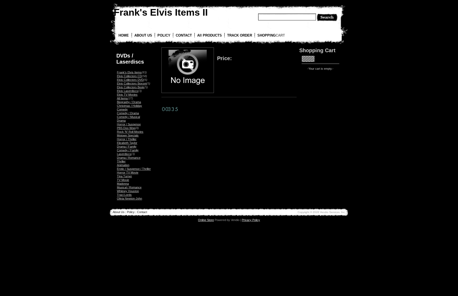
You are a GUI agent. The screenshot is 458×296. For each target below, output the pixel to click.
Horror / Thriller (126, 139)
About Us (119, 212)
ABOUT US (143, 35)
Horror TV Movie (127, 172)
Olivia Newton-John (129, 198)
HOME (123, 35)
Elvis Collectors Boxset (132, 83)
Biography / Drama (129, 102)
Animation (123, 165)
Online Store (206, 220)
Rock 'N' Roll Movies (130, 131)
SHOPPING (271, 35)
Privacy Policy (251, 220)
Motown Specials (128, 135)
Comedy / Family (128, 150)
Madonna (123, 183)
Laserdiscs (124, 154)
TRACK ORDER (239, 35)
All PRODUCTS (209, 35)
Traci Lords (124, 194)
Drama (121, 120)
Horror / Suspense (129, 124)
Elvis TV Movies (127, 94)
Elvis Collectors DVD (130, 79)
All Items (122, 98)
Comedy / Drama (128, 113)
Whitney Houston (128, 191)
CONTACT (184, 35)
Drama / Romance (128, 157)
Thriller (121, 161)
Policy (131, 212)
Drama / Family (126, 146)
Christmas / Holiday (129, 105)
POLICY (163, 35)
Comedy (122, 109)
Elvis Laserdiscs (127, 90)
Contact (142, 212)
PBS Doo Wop (126, 128)
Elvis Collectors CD (129, 76)
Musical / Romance (129, 187)
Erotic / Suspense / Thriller (134, 168)
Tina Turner (124, 176)
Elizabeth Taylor (127, 142)
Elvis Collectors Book (130, 87)
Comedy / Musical (128, 116)
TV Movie (123, 180)
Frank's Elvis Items (129, 72)
